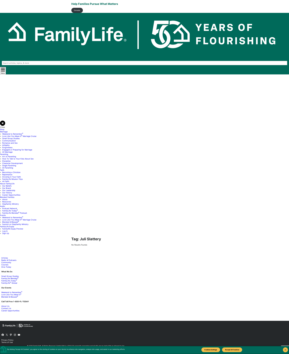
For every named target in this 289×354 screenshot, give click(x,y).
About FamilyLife (7, 183)
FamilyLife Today (10, 211)
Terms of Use (7, 342)
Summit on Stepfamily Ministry (15, 224)
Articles (4, 258)
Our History (7, 193)
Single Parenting (9, 165)
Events (3, 215)
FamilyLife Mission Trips (12, 179)
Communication (9, 141)
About (4, 199)
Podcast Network (9, 208)
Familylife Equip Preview (12, 229)
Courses (4, 265)
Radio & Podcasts (8, 260)
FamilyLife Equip (7, 226)
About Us (5, 306)
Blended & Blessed (10, 222)
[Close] (285, 349)
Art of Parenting (9, 156)
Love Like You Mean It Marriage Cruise (19, 136)
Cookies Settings (210, 350)
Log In (5, 231)
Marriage (4, 132)
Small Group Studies (11, 138)
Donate (77, 10)
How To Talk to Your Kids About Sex (18, 159)
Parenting (4, 154)
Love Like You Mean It (11, 294)
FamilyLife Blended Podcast (14, 213)
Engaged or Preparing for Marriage (17, 150)
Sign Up (5, 233)
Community (6, 262)
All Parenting (7, 168)
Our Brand (6, 188)
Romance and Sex (10, 143)
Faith (2, 170)
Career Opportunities (11, 195)
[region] (144, 350)
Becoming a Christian (11, 172)
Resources (6, 202)
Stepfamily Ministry (10, 204)
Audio (2, 206)
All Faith (5, 181)
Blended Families (7, 197)
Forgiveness (7, 147)
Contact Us (6, 308)
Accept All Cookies (232, 350)
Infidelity (6, 145)
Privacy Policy (7, 340)
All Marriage (7, 152)
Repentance (7, 174)
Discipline (6, 161)
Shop (2, 129)
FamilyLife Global (9, 283)
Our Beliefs (7, 186)
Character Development (12, 163)
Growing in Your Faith (11, 177)
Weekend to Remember (12, 134)
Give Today (6, 267)
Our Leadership (8, 190)
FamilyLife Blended (10, 278)
